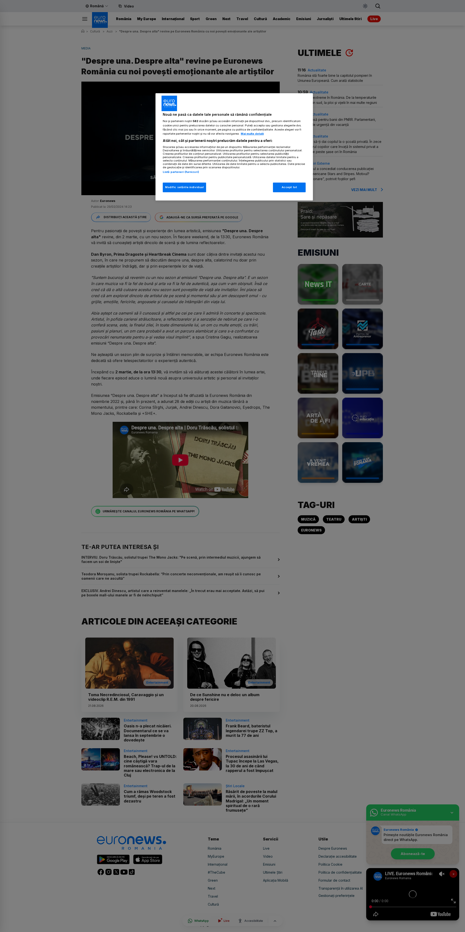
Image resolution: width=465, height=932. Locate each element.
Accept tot (289, 187)
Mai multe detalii (252, 133)
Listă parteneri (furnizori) (181, 172)
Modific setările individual (184, 187)
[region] (234, 146)
